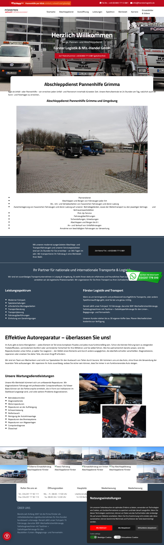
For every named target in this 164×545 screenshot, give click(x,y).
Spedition (110, 12)
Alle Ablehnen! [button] (101, 527)
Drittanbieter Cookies (129, 537)
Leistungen (97, 12)
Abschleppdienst (66, 12)
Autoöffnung (83, 12)
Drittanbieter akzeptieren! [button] (147, 527)
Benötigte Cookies (104, 537)
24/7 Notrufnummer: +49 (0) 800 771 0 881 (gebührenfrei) (82, 56)
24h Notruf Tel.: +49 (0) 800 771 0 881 (110, 251)
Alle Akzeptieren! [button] (124, 527)
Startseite (51, 12)
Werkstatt (122, 12)
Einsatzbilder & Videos (147, 11)
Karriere (134, 12)
